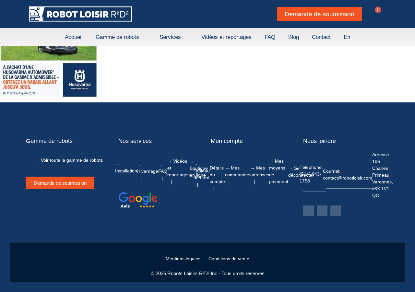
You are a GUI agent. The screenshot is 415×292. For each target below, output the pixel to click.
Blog (293, 37)
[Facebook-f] (308, 210)
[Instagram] (322, 210)
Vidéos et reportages (226, 37)
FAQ (270, 37)
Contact (321, 37)
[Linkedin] (335, 210)
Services (170, 37)
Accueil (74, 37)
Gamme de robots (117, 37)
